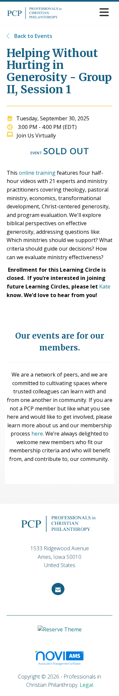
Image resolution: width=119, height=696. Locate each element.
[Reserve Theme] (59, 633)
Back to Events (32, 36)
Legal (86, 684)
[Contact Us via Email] (58, 589)
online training (37, 172)
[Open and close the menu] (89, 12)
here (37, 433)
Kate (104, 286)
